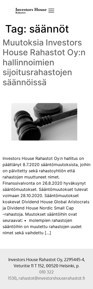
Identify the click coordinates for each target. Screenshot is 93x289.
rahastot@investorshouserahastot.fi (52, 278)
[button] (51, 10)
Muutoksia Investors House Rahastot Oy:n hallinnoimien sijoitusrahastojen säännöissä (44, 62)
